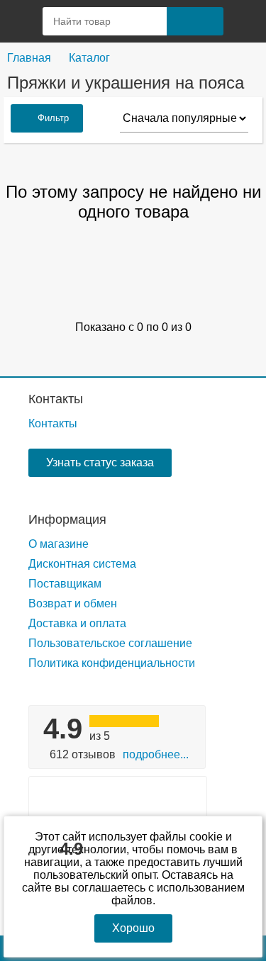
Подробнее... (156, 754)
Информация (67, 519)
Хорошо (133, 928)
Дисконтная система (82, 564)
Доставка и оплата (77, 623)
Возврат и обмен (72, 603)
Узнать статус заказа (100, 462)
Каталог (89, 58)
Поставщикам (64, 584)
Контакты (55, 399)
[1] (245, 21)
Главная (29, 58)
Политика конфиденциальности (111, 663)
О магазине (58, 544)
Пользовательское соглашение (110, 643)
